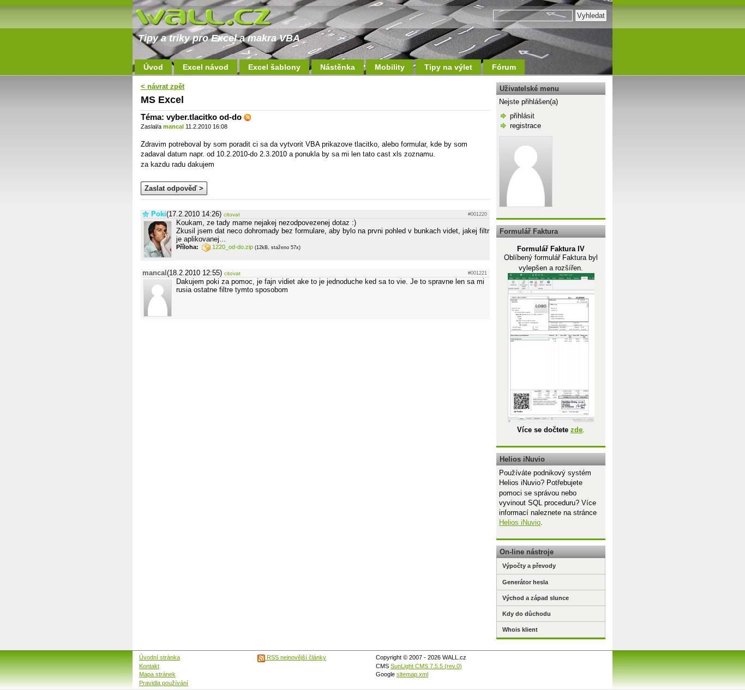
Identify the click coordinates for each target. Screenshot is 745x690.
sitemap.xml (412, 674)
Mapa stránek (157, 674)
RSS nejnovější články (295, 657)
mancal (173, 126)
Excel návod (206, 67)
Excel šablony (274, 67)
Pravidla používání (163, 683)
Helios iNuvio (519, 522)
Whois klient (520, 629)
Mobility (390, 67)
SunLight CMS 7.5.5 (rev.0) (426, 666)
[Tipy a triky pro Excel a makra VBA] (214, 16)
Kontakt (149, 666)
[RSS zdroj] (247, 117)
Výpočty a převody (529, 565)
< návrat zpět (162, 86)
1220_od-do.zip (232, 247)
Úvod (153, 67)
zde (576, 430)
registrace (525, 126)
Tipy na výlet (448, 67)
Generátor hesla (525, 582)
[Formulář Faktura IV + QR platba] (551, 420)
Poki (158, 214)
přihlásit (522, 116)
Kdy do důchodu (526, 613)
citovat (232, 214)
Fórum (504, 67)
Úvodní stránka (159, 657)
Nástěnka (337, 67)
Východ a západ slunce (535, 598)
